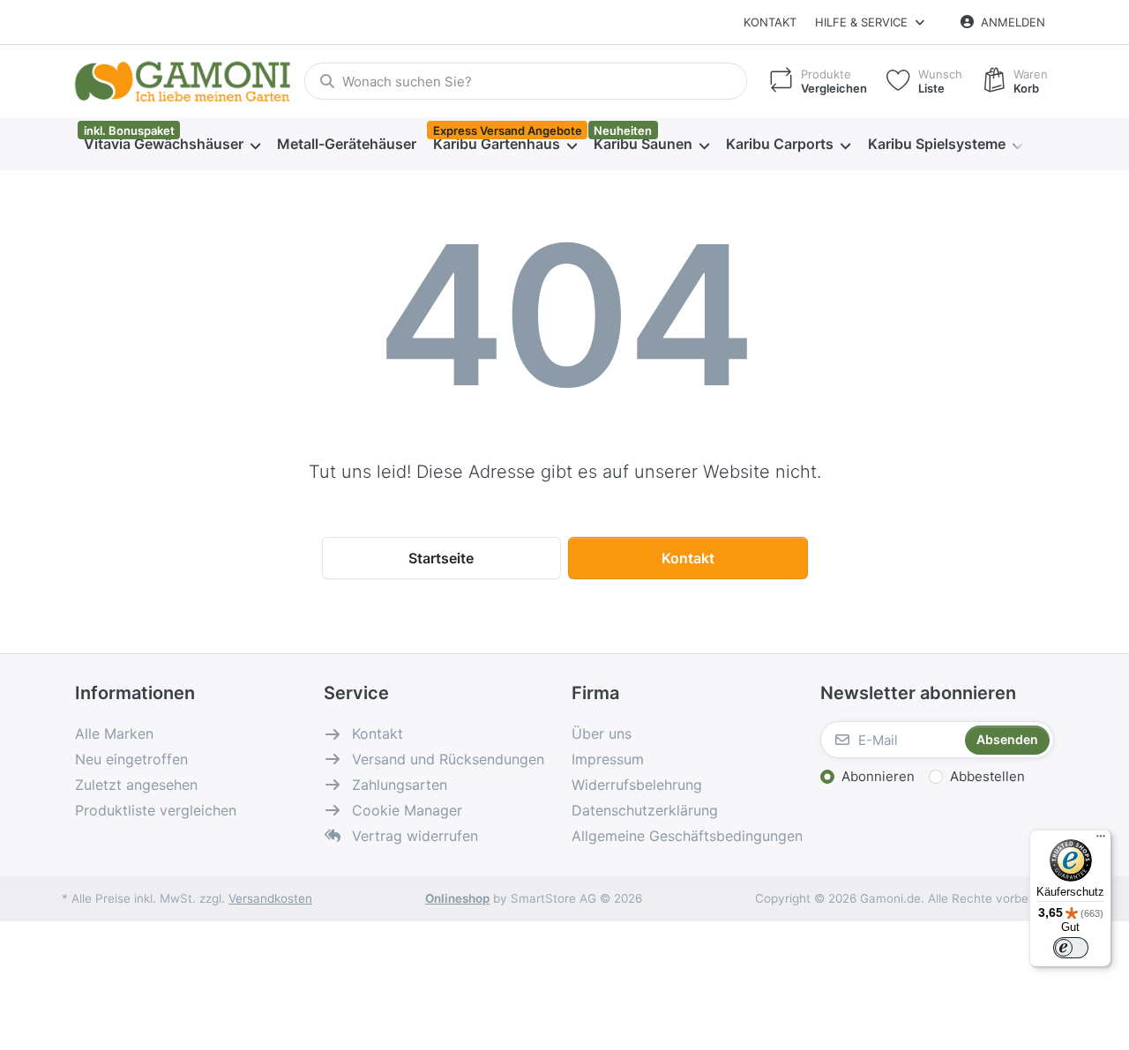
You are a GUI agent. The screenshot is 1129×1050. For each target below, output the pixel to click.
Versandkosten (270, 898)
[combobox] (525, 81)
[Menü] (1100, 840)
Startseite (441, 558)
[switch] (1070, 947)
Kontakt (770, 22)
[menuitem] (171, 144)
